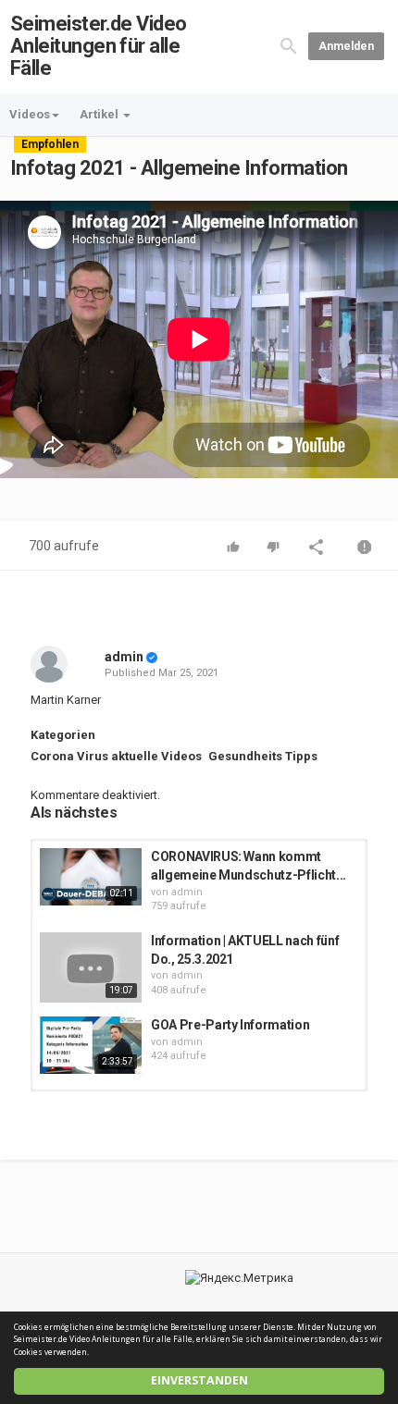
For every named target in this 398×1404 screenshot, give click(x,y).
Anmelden (346, 46)
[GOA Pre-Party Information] (91, 1045)
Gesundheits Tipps (262, 756)
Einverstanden (199, 1380)
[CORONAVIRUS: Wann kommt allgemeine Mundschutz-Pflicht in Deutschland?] (91, 876)
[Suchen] (289, 46)
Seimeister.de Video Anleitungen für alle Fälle (98, 46)
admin (124, 656)
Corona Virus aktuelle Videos (116, 756)
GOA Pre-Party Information (230, 1024)
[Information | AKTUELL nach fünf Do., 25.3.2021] (91, 967)
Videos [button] (29, 114)
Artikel (100, 114)
